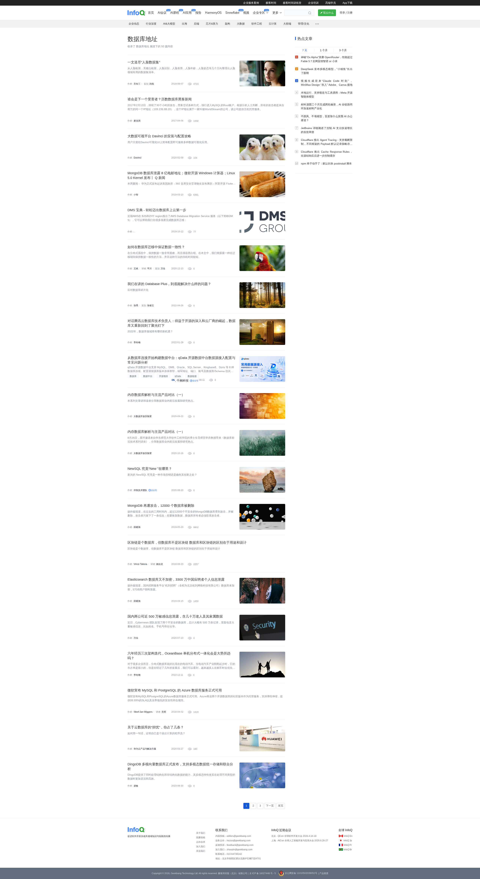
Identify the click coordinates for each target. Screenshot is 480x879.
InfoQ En (348, 836)
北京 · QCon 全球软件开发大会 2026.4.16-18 (293, 836)
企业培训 (313, 2)
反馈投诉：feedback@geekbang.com (234, 845)
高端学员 (330, 2)
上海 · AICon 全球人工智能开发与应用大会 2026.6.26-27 (299, 840)
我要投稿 (200, 837)
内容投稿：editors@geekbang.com (233, 836)
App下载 (347, 2)
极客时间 (271, 2)
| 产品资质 (323, 873)
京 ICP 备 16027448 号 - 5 (262, 873)
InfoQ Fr (348, 845)
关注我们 (200, 851)
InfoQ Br (348, 849)
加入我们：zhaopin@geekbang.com (233, 849)
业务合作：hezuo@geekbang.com (232, 840)
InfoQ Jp (348, 840)
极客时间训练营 (292, 2)
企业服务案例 (251, 2)
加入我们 (200, 846)
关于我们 (200, 833)
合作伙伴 (200, 842)
